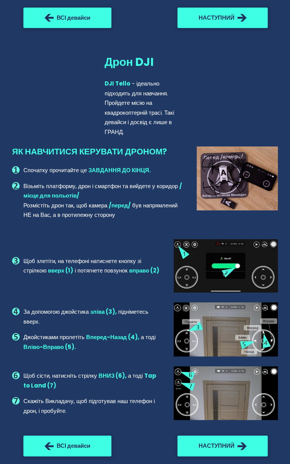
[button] (67, 18)
